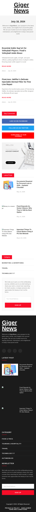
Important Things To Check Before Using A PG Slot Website (25, 231)
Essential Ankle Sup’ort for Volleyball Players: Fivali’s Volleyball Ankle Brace (14, 50)
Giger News (21, 8)
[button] (2, 8)
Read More (6, 66)
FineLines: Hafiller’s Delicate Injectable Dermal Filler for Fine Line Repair (16, 81)
